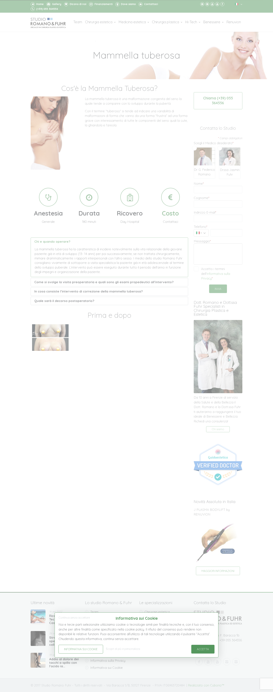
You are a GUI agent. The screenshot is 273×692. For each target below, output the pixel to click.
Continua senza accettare (74, 617)
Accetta (203, 649)
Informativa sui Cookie (81, 649)
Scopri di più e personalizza (123, 649)
